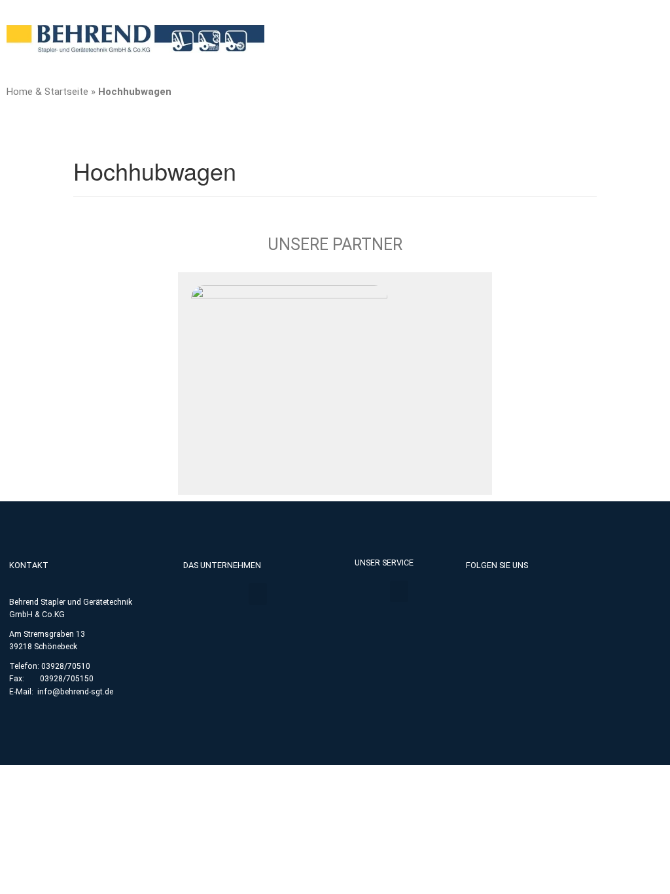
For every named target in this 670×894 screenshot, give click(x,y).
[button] (258, 594)
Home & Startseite (47, 92)
